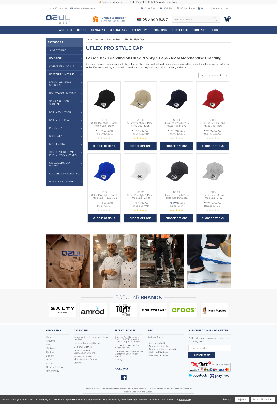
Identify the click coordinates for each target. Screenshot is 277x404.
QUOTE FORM (180, 30)
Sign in (204, 8)
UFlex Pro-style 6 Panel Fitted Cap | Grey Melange (213, 198)
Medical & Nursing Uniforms (60, 84)
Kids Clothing (57, 144)
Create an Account (220, 8)
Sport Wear (56, 136)
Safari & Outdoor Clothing (59, 102)
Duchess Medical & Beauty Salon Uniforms (84, 351)
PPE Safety (139, 30)
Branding (160, 30)
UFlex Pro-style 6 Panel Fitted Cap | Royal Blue (104, 196)
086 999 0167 (60, 8)
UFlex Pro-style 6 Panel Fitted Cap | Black (104, 124)
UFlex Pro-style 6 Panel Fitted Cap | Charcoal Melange (176, 198)
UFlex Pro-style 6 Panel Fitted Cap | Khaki (140, 124)
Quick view (104, 94)
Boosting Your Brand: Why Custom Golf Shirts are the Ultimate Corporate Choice (127, 339)
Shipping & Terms (54, 367)
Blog (214, 30)
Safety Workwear (60, 112)
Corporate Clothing (61, 66)
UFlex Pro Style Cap (139, 64)
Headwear (98, 30)
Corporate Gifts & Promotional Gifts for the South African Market (129, 353)
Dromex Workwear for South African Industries (128, 346)
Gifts (81, 30)
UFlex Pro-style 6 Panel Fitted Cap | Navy (176, 124)
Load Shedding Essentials (64, 173)
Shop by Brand (58, 50)
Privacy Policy (52, 371)
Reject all (242, 399)
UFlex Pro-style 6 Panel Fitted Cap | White (140, 196)
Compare (103, 101)
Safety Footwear (59, 120)
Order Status (150, 8)
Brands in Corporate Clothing (87, 343)
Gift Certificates (187, 8)
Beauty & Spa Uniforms (62, 93)
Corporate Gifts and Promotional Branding (63, 153)
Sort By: (203, 75)
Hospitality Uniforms (61, 74)
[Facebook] (124, 377)
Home (49, 337)
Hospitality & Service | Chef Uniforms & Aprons (85, 358)
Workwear (117, 30)
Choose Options (104, 146)
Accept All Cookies (263, 399)
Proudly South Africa (62, 181)
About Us (65, 30)
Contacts (50, 363)
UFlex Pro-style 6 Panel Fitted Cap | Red (213, 124)
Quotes (49, 359)
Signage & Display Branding (59, 164)
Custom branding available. (172, 67)
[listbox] (218, 75)
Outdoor (50, 352)
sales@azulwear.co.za (85, 8)
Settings (227, 399)
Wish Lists (169, 8)
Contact (199, 30)
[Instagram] (130, 377)
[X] (117, 377)
